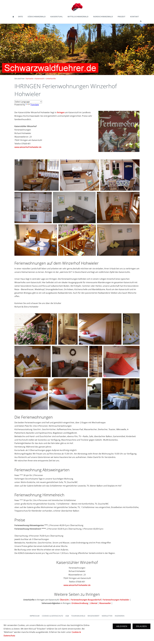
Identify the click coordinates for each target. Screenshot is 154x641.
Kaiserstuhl (56, 16)
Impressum (34, 616)
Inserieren (119, 616)
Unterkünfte (51, 78)
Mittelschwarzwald (78, 16)
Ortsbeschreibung (79, 603)
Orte (20, 16)
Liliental (93, 603)
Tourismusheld (78, 616)
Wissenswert (93, 616)
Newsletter (107, 616)
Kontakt (134, 16)
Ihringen (61, 112)
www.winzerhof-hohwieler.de (27, 147)
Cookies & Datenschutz (52, 616)
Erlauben (141, 626)
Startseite (29, 78)
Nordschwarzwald (103, 16)
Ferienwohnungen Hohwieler (116, 599)
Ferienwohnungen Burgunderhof (86, 599)
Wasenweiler (105, 603)
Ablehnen (121, 626)
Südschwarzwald (37, 16)
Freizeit (121, 16)
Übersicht (64, 599)
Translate (34, 104)
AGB (67, 616)
